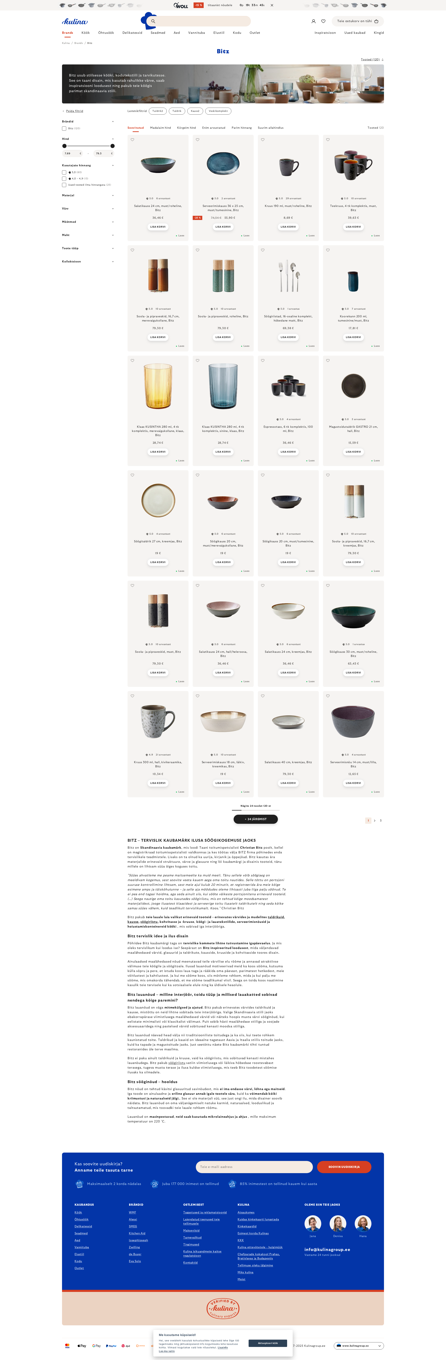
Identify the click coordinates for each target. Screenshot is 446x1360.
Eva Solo (135, 1261)
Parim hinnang (242, 127)
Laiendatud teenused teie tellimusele (201, 1221)
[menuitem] (67, 34)
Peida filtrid (74, 111)
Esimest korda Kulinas (253, 1233)
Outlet (79, 1268)
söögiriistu (149, 922)
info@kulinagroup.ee (327, 1250)
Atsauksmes (246, 1212)
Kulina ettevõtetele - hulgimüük (260, 1247)
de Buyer (135, 1254)
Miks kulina (245, 1272)
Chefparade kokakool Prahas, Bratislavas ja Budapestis (259, 1256)
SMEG (133, 1226)
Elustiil (79, 1254)
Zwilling (134, 1247)
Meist (241, 1279)
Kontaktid (190, 1262)
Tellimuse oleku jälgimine (255, 1265)
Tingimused (191, 1244)
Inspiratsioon (325, 32)
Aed (77, 1240)
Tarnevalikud (192, 1237)
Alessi (133, 1219)
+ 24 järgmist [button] (256, 819)
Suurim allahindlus (270, 127)
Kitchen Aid (137, 1233)
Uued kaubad (355, 32)
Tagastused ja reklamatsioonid (205, 1212)
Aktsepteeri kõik (268, 1343)
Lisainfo (223, 1347)
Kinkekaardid (247, 1226)
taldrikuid (276, 917)
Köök (78, 1212)
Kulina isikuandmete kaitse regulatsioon (202, 1253)
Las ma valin (167, 1351)
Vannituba (82, 1247)
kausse (133, 922)
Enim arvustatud (213, 127)
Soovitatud (136, 127)
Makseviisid (191, 1230)
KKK (241, 1240)
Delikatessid (83, 1226)
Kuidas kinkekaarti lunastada (258, 1219)
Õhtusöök (82, 1219)
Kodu (78, 1261)
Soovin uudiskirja (344, 1167)
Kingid (379, 32)
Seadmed (81, 1233)
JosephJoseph (138, 1240)
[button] (256, 129)
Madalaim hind (160, 127)
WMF (132, 1212)
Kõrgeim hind (186, 127)
